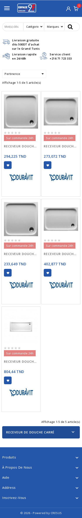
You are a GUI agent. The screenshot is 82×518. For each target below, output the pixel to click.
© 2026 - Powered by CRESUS (41, 513)
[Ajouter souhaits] (8, 165)
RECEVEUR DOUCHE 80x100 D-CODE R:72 (61, 146)
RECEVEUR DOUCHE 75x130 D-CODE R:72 (21, 361)
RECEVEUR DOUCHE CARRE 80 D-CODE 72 (21, 254)
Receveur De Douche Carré (30, 432)
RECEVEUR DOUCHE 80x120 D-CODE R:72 (61, 254)
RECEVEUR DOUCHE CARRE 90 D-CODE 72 (21, 146)
